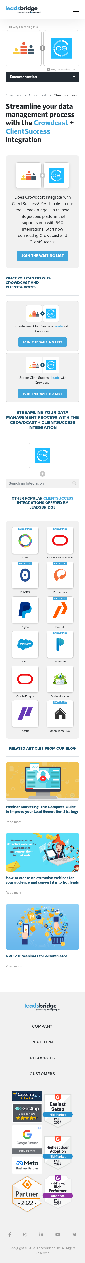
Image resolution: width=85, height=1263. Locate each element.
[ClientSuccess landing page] (61, 48)
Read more (14, 821)
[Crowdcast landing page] (24, 48)
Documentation (23, 76)
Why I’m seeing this (25, 27)
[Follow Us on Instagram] (25, 1235)
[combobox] (42, 483)
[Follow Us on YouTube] (57, 1235)
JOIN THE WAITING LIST (42, 255)
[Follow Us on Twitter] (74, 1235)
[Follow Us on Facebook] (9, 1235)
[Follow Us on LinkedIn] (41, 1235)
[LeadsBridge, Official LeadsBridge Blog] (23, 9)
